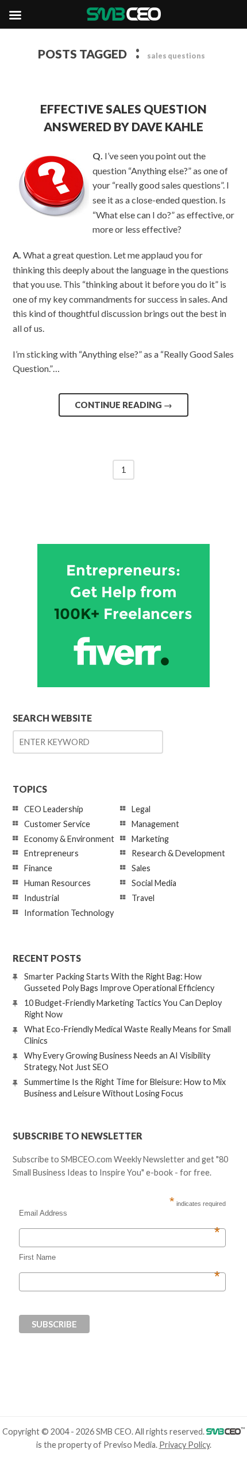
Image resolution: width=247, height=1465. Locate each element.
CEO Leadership (53, 809)
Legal (141, 809)
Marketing (150, 839)
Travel (143, 898)
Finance (38, 868)
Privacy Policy (184, 1445)
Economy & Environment (69, 839)
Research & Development (178, 853)
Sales (141, 868)
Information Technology (69, 913)
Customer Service (57, 824)
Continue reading (123, 404)
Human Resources (57, 883)
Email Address (119, 1213)
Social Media (154, 883)
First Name (119, 1258)
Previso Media (129, 1445)
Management (155, 824)
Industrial (41, 898)
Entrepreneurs (51, 853)
